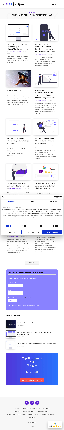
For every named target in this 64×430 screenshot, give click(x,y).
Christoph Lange (41, 54)
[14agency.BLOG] (18, 4)
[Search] (60, 4)
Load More (32, 262)
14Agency (12, 93)
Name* (9, 290)
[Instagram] (32, 403)
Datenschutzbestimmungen (24, 297)
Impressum (32, 417)
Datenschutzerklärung (47, 414)
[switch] (24, 226)
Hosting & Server (44, 408)
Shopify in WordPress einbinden (26, 323)
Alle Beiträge (16, 408)
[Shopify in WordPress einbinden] (11, 324)
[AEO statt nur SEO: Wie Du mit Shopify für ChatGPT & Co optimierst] (11, 345)
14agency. (34, 422)
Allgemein (33, 408)
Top (32, 426)
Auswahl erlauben (32, 232)
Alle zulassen (52, 232)
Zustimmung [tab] (11, 201)
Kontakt (25, 408)
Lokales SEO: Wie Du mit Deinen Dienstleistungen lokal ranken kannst (45, 185)
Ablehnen (11, 232)
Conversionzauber (14, 90)
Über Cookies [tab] (53, 201)
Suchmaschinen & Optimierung (16, 414)
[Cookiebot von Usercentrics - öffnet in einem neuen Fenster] (55, 197)
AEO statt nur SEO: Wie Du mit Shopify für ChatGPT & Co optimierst (17, 46)
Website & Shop (33, 414)
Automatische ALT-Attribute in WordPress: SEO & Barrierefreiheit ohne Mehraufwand (36, 333)
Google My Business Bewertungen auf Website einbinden (18, 140)
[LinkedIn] (37, 403)
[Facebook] (27, 403)
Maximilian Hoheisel (15, 51)
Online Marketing (42, 411)
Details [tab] (32, 201)
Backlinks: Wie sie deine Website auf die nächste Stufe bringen (44, 140)
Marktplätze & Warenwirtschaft (24, 411)
